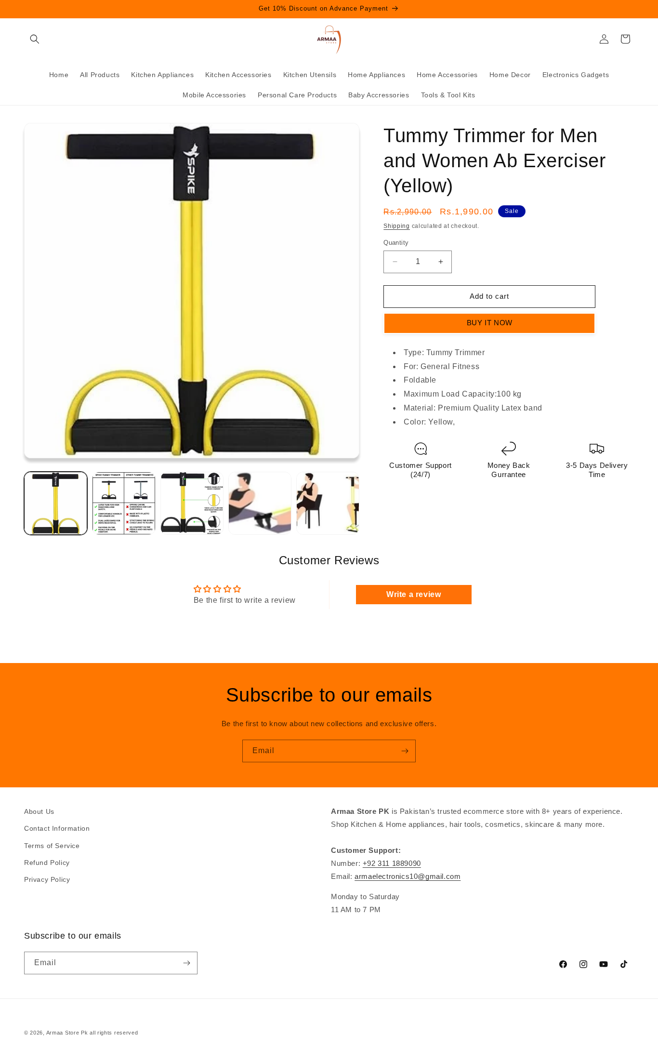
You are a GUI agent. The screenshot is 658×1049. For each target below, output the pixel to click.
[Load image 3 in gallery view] (192, 503)
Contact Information (57, 828)
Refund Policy (47, 862)
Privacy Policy (47, 879)
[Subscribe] (404, 751)
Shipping (396, 226)
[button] (34, 39)
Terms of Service (52, 846)
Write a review (413, 594)
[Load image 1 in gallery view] (55, 503)
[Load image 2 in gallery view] (123, 503)
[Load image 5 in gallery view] (327, 503)
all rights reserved (114, 1033)
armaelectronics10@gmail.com (408, 876)
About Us (39, 811)
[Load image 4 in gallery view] (259, 503)
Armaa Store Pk (67, 1033)
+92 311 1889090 (392, 863)
